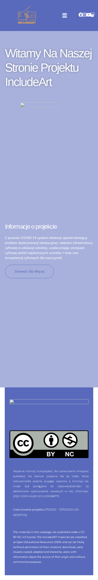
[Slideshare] (92, 14)
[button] (64, 15)
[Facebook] (80, 14)
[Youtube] (88, 14)
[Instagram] (84, 14)
